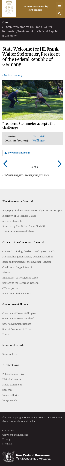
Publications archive (13, 374)
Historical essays (11, 379)
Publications (10, 365)
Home (5, 22)
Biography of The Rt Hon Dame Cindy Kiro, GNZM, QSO (32, 210)
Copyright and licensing (15, 435)
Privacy (6, 439)
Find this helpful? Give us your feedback (25, 175)
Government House (15, 304)
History (6, 272)
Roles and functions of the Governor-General (26, 261)
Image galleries (10, 395)
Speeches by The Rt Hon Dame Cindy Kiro (24, 226)
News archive (9, 354)
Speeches (7, 389)
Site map (7, 443)
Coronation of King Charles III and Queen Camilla (29, 251)
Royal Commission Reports (17, 293)
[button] (59, 13)
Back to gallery (13, 75)
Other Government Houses (16, 323)
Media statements (12, 221)
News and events (13, 345)
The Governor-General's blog (18, 231)
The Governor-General (17, 201)
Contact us (8, 430)
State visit (38, 136)
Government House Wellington (19, 313)
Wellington (39, 140)
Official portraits (11, 288)
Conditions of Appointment (17, 267)
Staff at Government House (17, 329)
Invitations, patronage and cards (20, 277)
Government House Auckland (18, 318)
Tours (5, 334)
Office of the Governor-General (23, 242)
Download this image (19, 152)
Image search (9, 400)
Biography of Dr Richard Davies (19, 215)
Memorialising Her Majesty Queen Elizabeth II (27, 256)
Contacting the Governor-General (20, 282)
